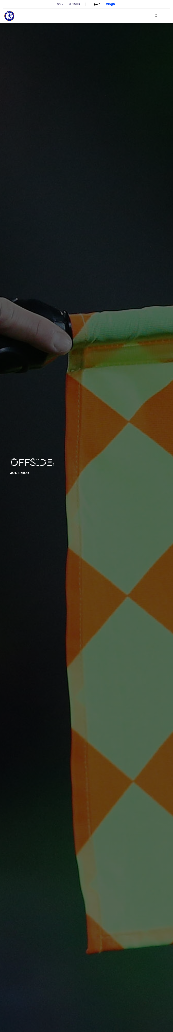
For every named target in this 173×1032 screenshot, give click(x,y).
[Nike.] (97, 4)
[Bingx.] (111, 4)
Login (59, 4)
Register (74, 4)
